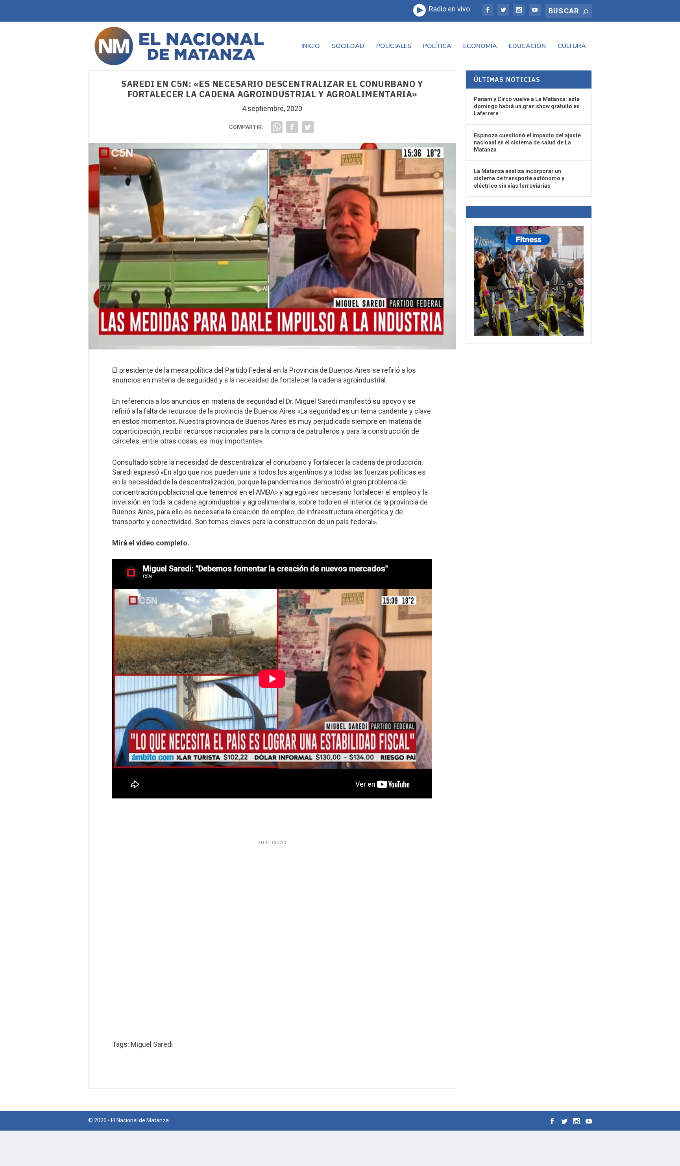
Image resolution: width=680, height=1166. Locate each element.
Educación (527, 46)
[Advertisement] (272, 938)
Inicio (310, 46)
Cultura (572, 46)
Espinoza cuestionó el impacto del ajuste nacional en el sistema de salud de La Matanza (527, 142)
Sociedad (348, 46)
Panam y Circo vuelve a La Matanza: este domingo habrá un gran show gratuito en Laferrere (527, 106)
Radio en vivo (448, 9)
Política (437, 46)
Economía (480, 46)
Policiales (393, 46)
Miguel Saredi (152, 1044)
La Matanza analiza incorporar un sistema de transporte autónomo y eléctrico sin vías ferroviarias (519, 178)
